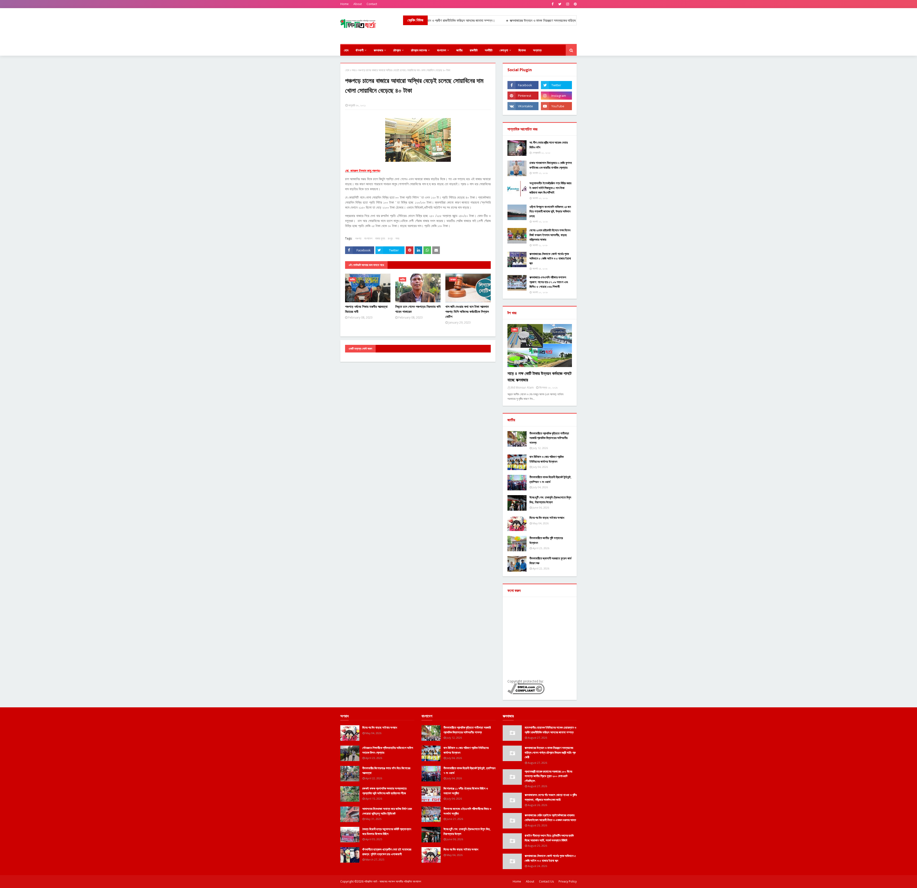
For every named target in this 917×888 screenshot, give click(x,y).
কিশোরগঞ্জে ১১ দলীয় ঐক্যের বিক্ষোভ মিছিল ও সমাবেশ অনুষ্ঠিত (465, 790)
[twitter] (560, 4)
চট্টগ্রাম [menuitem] (397, 50)
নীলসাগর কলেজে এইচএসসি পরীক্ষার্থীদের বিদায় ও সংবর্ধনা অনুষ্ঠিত (467, 811)
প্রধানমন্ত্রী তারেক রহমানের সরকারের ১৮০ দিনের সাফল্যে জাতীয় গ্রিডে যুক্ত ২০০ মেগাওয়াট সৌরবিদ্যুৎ (548, 776)
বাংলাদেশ (368, 238)
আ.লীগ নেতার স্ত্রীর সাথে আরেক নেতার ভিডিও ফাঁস (548, 144)
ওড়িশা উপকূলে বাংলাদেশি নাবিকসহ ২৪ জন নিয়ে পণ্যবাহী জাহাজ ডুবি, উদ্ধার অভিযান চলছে (550, 211)
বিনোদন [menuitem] (522, 50)
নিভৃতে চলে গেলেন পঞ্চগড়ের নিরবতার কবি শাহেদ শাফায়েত (418, 309)
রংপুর (390, 238)
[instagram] (567, 4)
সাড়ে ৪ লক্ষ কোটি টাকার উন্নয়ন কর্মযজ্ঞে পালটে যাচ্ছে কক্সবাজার (539, 376)
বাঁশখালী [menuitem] (359, 50)
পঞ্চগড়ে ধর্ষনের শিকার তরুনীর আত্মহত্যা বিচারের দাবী (366, 309)
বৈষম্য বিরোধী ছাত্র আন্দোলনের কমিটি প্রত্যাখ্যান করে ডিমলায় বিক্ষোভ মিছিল (386, 831)
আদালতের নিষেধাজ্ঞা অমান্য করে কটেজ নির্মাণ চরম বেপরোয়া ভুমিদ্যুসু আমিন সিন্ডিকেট (387, 811)
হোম (347, 70)
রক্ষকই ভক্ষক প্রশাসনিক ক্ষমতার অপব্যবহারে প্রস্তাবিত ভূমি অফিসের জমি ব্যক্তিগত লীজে (384, 790)
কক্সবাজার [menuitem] (378, 50)
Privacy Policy (568, 881)
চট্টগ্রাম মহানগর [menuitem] (419, 50)
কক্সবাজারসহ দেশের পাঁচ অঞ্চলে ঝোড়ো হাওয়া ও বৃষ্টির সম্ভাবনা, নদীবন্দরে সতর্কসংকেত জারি (551, 797)
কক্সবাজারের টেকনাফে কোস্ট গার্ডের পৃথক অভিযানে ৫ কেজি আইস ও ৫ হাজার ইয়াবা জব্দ (550, 258)
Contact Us (546, 881)
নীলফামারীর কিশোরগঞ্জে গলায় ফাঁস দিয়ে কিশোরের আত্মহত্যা (386, 770)
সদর (354, 70)
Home (344, 4)
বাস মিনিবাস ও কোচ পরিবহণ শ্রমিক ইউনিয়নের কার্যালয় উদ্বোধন (546, 459)
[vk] (522, 106)
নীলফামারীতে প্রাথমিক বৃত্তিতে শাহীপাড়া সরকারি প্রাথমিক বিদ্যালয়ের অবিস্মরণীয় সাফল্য (549, 438)
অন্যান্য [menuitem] (537, 50)
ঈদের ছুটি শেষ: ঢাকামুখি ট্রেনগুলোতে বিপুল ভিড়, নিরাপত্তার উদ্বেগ (550, 499)
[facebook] (552, 4)
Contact (372, 4)
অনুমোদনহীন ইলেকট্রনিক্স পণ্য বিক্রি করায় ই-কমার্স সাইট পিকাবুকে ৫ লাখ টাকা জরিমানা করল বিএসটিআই (550, 188)
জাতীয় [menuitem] (459, 50)
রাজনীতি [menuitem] (474, 50)
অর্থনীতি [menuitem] (488, 50)
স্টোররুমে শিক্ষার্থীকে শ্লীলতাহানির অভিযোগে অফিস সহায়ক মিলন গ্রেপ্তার (387, 750)
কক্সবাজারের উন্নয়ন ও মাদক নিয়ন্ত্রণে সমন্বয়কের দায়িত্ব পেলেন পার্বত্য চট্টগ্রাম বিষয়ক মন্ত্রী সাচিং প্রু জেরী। (518, 20)
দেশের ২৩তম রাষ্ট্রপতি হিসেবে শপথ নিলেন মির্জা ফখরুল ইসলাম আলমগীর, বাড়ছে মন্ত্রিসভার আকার (549, 235)
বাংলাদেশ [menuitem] (441, 50)
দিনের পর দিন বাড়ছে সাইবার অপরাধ (546, 517)
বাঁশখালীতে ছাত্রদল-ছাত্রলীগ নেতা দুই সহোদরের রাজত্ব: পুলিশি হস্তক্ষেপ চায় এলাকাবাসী (386, 851)
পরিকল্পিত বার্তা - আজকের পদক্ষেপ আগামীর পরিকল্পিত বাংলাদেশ (392, 881)
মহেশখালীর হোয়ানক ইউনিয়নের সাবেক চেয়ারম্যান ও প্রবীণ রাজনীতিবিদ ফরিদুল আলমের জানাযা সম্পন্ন (550, 729)
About (357, 4)
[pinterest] (575, 4)
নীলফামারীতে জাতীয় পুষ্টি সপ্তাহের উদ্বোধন (546, 540)
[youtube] (556, 106)
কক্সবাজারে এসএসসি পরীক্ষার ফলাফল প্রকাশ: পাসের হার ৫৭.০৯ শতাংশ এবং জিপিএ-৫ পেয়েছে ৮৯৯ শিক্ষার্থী (548, 282)
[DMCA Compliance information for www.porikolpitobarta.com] (525, 693)
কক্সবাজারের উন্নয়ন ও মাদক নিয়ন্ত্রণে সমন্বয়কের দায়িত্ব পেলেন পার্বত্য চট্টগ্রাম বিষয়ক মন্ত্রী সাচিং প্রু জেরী (550, 752)
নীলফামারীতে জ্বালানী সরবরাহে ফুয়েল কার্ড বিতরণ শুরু (550, 560)
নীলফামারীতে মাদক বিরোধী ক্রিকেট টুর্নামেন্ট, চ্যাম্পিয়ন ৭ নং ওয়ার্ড (550, 479)
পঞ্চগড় (358, 238)
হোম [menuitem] (346, 50)
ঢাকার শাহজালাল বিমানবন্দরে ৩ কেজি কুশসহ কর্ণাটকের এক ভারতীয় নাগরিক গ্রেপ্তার (550, 165)
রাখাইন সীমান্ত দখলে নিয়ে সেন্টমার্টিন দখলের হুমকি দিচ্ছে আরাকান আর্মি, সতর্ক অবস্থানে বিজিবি (549, 837)
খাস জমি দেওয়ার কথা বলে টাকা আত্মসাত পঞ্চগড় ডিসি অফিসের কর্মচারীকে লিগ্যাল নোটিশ (467, 311)
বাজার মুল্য (380, 238)
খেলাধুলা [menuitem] (504, 50)
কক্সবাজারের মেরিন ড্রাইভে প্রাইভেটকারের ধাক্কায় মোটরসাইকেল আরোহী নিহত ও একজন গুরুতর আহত (550, 817)
